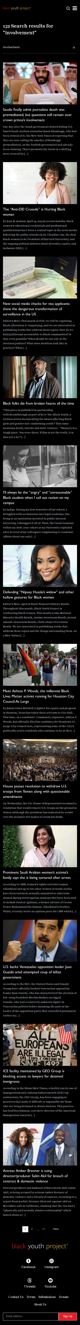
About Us (40, 1304)
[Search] (73, 47)
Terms (31, 1297)
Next (56, 1229)
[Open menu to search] (68, 8)
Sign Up (67, 1316)
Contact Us (16, 1297)
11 (43, 1229)
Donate (64, 1297)
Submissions (47, 1297)
